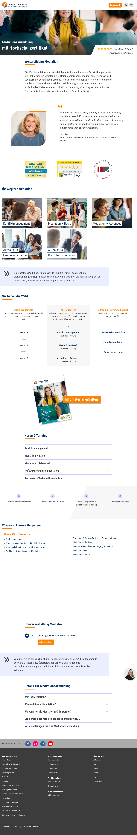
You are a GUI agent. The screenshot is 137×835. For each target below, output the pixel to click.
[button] (126, 5)
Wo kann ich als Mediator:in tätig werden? (48, 711)
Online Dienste (53, 768)
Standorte (5, 781)
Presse (95, 768)
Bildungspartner (54, 795)
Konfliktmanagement (36, 448)
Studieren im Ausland (10, 802)
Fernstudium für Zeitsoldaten (12, 794)
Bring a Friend (53, 786)
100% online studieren (10, 807)
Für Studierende (55, 756)
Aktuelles (96, 760)
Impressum (97, 777)
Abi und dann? (7, 798)
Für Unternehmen (55, 791)
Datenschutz (97, 781)
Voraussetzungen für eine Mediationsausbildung (52, 726)
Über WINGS (98, 756)
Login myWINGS (53, 764)
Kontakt (96, 773)
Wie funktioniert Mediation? (40, 704)
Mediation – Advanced (37, 463)
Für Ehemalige (54, 778)
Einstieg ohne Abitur (9, 790)
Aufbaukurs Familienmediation (42, 470)
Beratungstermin (8, 773)
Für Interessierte (9, 756)
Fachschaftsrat (53, 773)
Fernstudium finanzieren (11, 785)
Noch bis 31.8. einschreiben (12, 764)
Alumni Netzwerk (54, 782)
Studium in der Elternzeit (11, 811)
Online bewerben (8, 777)
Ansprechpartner (54, 760)
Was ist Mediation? (35, 697)
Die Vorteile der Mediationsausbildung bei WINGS (52, 718)
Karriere (96, 764)
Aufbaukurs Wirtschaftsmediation (44, 478)
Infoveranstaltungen (9, 768)
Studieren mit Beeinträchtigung (13, 815)
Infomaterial (6, 760)
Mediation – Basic (35, 455)
